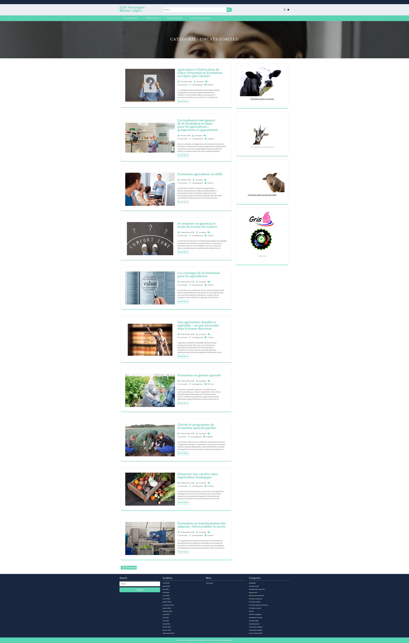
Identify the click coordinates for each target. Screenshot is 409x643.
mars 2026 (166, 599)
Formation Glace (254, 602)
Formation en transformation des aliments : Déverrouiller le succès (201, 525)
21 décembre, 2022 (187, 232)
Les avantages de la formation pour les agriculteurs (198, 274)
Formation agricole (255, 599)
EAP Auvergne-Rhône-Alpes (133, 8)
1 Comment (181, 437)
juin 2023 (166, 618)
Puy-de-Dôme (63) (255, 633)
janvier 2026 (167, 602)
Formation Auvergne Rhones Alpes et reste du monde (198, 640)
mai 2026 (166, 592)
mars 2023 (166, 624)
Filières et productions (256, 596)
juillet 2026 (166, 586)
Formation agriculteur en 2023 (199, 174)
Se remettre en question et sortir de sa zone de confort (197, 225)
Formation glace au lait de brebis (262, 195)
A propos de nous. (130, 18)
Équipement (253, 592)
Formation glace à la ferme (262, 99)
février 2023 (167, 627)
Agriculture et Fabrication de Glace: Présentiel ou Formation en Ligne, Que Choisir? (199, 73)
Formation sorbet (255, 608)
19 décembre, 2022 (187, 334)
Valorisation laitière (255, 630)
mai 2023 (166, 621)
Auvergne (200, 82)
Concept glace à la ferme (200, 18)
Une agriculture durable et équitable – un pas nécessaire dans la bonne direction (198, 325)
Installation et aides (255, 618)
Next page (131, 567)
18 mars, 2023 (185, 136)
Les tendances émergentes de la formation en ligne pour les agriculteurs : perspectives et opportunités (197, 125)
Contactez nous (152, 18)
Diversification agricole (257, 589)
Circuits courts (254, 586)
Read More (183, 101)
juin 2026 (166, 589)
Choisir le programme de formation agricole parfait (196, 426)
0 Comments (182, 85)
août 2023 (166, 614)
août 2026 (166, 583)
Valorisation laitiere (255, 627)
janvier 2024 (167, 608)
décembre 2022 (168, 633)
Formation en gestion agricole (199, 375)
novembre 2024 (168, 605)
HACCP (251, 611)
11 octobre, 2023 (186, 82)
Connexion (209, 583)
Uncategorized (197, 85)
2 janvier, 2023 (186, 180)
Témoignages (254, 621)
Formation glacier (174, 18)
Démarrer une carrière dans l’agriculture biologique (197, 476)
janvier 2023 (167, 630)
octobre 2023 (167, 611)
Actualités (252, 583)
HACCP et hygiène (255, 614)
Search (229, 9)
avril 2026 (166, 596)
